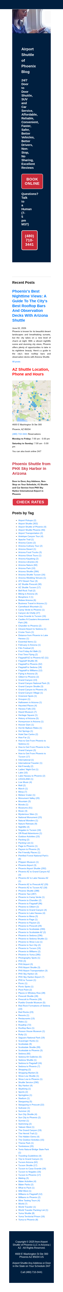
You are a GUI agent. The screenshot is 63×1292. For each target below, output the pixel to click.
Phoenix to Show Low (30, 942)
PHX (22, 961)
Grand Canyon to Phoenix (32, 689)
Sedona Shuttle (27, 1060)
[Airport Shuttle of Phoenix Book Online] (31, 31)
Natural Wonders (28, 820)
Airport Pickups (27, 520)
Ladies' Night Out (28, 769)
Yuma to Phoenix (28, 1219)
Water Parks (25, 1184)
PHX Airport (25, 964)
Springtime (25, 1095)
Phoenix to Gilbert (28, 906)
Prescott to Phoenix (30, 999)
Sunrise (23, 1120)
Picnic (22, 983)
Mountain (24, 801)
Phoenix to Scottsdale (31, 929)
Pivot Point (25, 990)
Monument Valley (29, 798)
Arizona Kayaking (28, 558)
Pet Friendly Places (29, 852)
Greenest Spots (27, 696)
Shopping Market (28, 1073)
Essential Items (27, 641)
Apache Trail (26, 539)
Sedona (24, 1053)
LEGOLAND (25, 779)
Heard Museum (27, 712)
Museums (25, 807)
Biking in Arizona (28, 594)
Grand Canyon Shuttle (30, 686)
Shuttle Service (28, 1082)
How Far (24, 737)
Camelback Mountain (30, 606)
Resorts (23, 1015)
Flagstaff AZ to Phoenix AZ (33, 657)
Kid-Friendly (25, 766)
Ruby (22, 1034)
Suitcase (24, 1108)
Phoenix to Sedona (30, 935)
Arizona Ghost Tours (29, 555)
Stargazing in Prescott (31, 1104)
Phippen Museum (28, 862)
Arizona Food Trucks (30, 552)
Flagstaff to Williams (30, 670)
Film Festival (26, 648)
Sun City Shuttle (27, 1114)
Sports (23, 1092)
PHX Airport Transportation (33, 970)
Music (22, 811)
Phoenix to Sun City (29, 945)
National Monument (30, 817)
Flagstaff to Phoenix (30, 664)
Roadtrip (24, 1025)
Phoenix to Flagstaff (30, 903)
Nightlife (24, 827)
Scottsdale (25, 1044)
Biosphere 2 (25, 597)
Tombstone (26, 1146)
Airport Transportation (30, 533)
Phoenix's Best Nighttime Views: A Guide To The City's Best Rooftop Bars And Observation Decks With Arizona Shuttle (30, 305)
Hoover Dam (26, 724)
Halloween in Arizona (30, 702)
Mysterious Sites (28, 814)
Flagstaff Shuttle (27, 661)
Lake (23, 772)
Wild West (24, 1191)
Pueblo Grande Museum (31, 1002)
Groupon (24, 699)
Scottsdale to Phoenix (30, 1050)
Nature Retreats (27, 823)
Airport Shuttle (28, 523)
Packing (23, 839)
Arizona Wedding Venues (32, 578)
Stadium (24, 1098)
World (22, 1203)
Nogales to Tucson (29, 830)
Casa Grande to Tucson (32, 616)
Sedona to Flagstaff (30, 1063)
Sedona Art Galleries (30, 1057)
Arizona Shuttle (28, 571)
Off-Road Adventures (30, 833)
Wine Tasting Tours (29, 1200)
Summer (24, 1111)
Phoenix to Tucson (29, 948)
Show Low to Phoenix (30, 1079)
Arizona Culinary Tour (30, 546)
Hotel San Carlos (28, 734)
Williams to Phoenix (29, 1197)
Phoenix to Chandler (29, 900)
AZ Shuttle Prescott (30, 584)
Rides (22, 1021)
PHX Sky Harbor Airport (31, 977)
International (26, 760)
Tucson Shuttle (27, 1165)
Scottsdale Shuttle (29, 1047)
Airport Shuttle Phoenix (31, 530)
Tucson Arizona (28, 1162)
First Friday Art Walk (29, 651)
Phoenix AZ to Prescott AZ (33, 884)
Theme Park (26, 1143)
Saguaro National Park (31, 1037)
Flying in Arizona (28, 673)
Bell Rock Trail (26, 590)
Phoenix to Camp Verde (31, 897)
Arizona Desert (27, 549)
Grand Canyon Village (30, 693)
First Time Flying (28, 654)
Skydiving (24, 1088)
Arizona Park (26, 568)
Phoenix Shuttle (28, 891)
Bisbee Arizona (27, 600)
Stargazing (25, 1101)
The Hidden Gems (28, 1136)
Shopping (24, 1069)
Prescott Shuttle (28, 996)
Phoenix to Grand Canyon (32, 910)
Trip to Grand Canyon (30, 1159)
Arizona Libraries (28, 562)
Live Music (25, 782)
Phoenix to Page (28, 919)
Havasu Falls (26, 709)
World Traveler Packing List (33, 1210)
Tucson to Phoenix (29, 1175)
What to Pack (26, 1187)
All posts (16, 361)
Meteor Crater (26, 795)
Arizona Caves (27, 542)
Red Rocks (25, 1012)
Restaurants (26, 1018)
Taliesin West (26, 1127)
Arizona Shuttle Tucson (31, 574)
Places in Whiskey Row (31, 993)
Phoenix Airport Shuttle (32, 868)
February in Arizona (29, 645)
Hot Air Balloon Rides (30, 728)
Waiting (23, 1178)
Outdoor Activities (29, 836)
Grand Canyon (27, 680)
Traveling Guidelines (29, 1156)
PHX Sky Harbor (27, 974)
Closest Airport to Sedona (32, 629)
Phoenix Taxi (27, 894)
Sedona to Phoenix (29, 1066)
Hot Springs (25, 731)
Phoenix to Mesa (28, 916)
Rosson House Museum (31, 1031)
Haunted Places (27, 705)
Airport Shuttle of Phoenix (32, 526)
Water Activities (27, 1181)
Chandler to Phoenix (29, 625)
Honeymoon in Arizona (31, 721)
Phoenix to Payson (29, 922)
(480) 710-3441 (29, 240)
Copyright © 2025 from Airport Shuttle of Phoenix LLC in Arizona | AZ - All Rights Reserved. (31, 1244)
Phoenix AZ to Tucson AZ (32, 887)
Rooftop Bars (26, 1028)
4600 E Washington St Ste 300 (31, 1254)
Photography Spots (29, 958)
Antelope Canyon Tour (30, 536)
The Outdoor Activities (31, 1140)
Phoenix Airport (27, 865)
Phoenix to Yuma (29, 954)
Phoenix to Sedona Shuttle (32, 938)
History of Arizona (28, 718)
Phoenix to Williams (29, 951)
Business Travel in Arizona (32, 603)
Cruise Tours (26, 632)
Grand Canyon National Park (34, 683)
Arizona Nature (27, 565)
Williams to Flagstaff (30, 1194)
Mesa (22, 792)
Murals (23, 804)
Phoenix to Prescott (30, 926)
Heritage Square (28, 715)
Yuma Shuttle (26, 1213)
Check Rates (30, 502)
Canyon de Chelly (29, 613)
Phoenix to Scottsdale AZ (32, 932)
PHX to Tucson (27, 980)
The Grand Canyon (30, 1130)
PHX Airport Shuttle (29, 967)
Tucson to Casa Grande (32, 1168)
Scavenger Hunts (28, 1041)
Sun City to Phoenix (29, 1117)
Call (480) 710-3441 (31, 1272)
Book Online (32, 181)
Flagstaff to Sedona (30, 667)
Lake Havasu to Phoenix (31, 776)
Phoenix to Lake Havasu (31, 913)
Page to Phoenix (28, 846)
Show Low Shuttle (28, 1076)
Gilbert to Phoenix (28, 677)
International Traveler (30, 763)
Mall (22, 785)
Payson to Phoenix (29, 849)
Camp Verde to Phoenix (31, 610)
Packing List (25, 843)
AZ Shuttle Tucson (29, 587)
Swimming (25, 1124)
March (23, 788)
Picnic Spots (25, 986)
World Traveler (27, 1207)
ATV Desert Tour (28, 581)
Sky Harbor (25, 1085)
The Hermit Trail (27, 1133)
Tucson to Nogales (29, 1172)
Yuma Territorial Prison (31, 1216)
